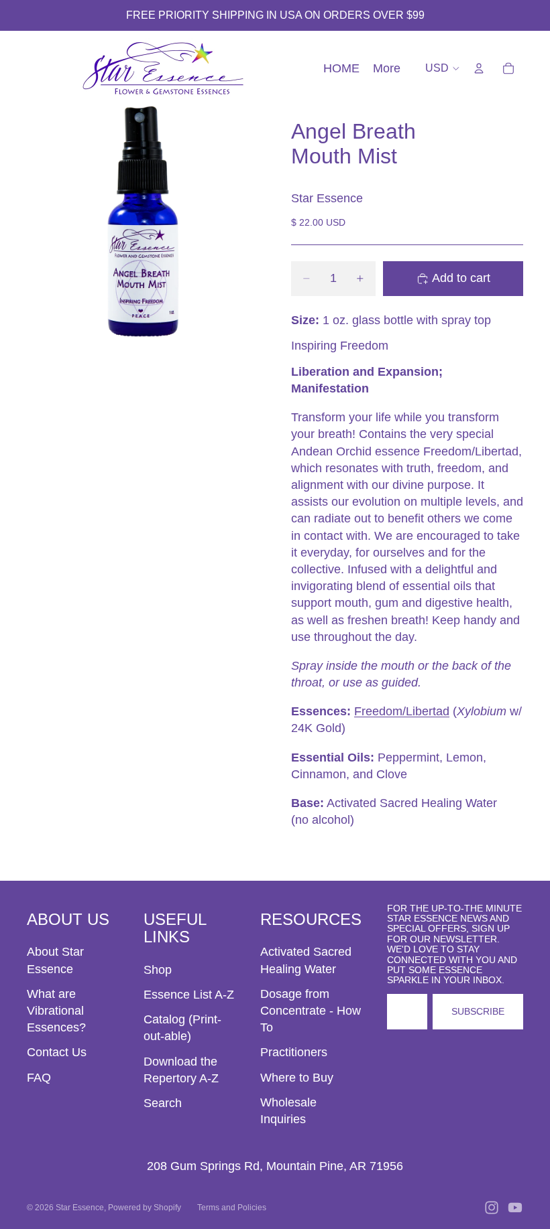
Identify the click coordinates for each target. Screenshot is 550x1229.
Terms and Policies (231, 1207)
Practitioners (293, 1052)
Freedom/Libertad (401, 711)
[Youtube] (515, 1208)
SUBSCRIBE (477, 1011)
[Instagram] (492, 1208)
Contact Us (57, 1052)
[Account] (479, 68)
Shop (158, 970)
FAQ (39, 1077)
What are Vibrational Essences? (56, 1010)
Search (163, 1103)
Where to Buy (296, 1077)
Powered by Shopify (144, 1207)
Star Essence (80, 1207)
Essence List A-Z (189, 994)
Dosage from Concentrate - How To (310, 1010)
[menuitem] (386, 69)
